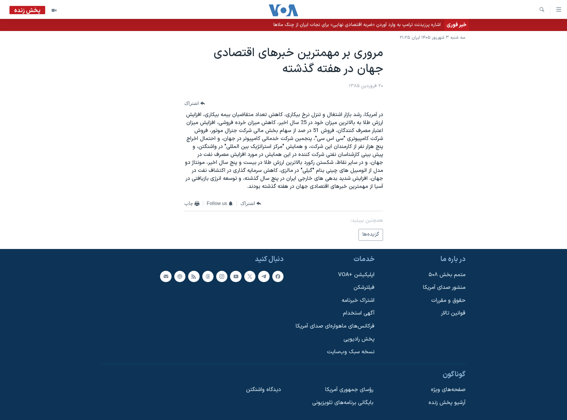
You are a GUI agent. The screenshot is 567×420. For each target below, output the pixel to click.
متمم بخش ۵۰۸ (446, 275)
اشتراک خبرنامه (358, 301)
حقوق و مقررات (448, 301)
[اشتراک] (165, 276)
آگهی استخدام (358, 313)
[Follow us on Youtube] (235, 276)
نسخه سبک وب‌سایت (350, 352)
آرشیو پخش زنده (446, 403)
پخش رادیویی (358, 339)
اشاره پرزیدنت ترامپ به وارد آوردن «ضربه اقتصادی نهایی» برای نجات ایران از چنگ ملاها (357, 24)
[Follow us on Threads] (208, 276)
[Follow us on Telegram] (263, 276)
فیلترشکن (363, 288)
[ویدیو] (54, 10)
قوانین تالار (453, 313)
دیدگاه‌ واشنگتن (263, 390)
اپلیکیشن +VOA (356, 275)
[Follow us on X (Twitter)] (249, 276)
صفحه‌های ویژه (448, 390)
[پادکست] (179, 276)
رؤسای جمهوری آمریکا (349, 390)
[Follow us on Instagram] (221, 276)
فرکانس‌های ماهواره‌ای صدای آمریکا (335, 326)
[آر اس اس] (193, 276)
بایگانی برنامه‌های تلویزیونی (342, 403)
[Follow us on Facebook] (278, 276)
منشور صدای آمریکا (444, 288)
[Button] (194, 103)
